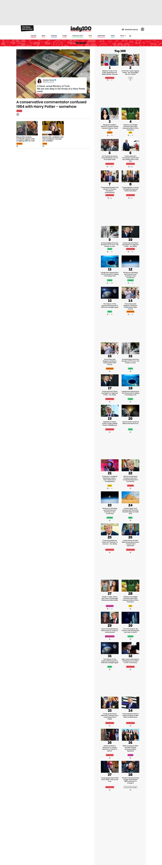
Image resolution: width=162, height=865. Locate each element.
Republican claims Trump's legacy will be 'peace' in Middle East (109, 423)
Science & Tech (77, 36)
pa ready (19, 143)
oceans (110, 280)
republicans (110, 755)
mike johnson (130, 666)
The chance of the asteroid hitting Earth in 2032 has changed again (109, 305)
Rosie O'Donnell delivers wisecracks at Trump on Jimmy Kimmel (109, 630)
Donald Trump (130, 249)
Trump (64, 36)
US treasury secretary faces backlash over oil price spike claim (110, 157)
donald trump (130, 164)
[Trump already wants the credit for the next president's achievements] (110, 176)
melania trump (110, 78)
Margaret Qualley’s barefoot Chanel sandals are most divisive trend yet (109, 127)
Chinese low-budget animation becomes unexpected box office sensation (130, 127)
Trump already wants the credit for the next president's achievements (110, 190)
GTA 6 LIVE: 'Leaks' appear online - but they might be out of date (130, 72)
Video (113, 36)
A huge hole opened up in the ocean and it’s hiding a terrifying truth (109, 274)
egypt (130, 517)
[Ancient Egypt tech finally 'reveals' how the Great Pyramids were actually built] (130, 497)
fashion (110, 132)
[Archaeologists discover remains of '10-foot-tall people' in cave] (110, 231)
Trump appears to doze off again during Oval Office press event (130, 189)
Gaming (54, 36)
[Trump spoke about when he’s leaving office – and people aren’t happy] (110, 702)
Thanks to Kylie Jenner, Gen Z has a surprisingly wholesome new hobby (109, 598)
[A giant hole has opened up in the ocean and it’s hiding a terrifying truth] (110, 261)
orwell (19, 111)
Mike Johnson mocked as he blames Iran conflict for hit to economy (130, 660)
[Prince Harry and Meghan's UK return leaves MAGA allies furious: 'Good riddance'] (130, 292)
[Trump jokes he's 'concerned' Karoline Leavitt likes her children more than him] (130, 145)
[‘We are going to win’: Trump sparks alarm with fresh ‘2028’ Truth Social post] (110, 766)
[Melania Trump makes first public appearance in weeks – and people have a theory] (110, 59)
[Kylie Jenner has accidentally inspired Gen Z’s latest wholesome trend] (110, 585)
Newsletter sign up (131, 29)
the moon (130, 280)
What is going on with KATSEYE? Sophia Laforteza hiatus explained (130, 748)
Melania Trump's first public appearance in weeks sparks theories (110, 72)
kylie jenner (110, 606)
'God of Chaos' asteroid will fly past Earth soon (130, 422)
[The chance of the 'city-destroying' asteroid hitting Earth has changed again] (110, 292)
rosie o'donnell (110, 636)
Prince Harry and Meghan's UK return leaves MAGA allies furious (130, 306)
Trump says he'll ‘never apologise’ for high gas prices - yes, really (130, 244)
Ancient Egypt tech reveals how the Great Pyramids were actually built (130, 511)
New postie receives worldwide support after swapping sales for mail (25, 139)
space (130, 429)
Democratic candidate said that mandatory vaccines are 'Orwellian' (52, 139)
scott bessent (109, 164)
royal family (130, 311)
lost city (130, 636)
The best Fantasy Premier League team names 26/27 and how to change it (130, 780)
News (43, 36)
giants (109, 249)
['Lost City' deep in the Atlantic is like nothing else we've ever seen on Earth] (130, 617)
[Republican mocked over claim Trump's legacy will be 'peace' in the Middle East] (110, 410)
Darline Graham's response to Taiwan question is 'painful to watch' (109, 748)
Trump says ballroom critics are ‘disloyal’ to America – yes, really (110, 542)
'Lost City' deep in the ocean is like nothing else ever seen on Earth (130, 630)
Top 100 (33, 36)
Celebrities (101, 36)
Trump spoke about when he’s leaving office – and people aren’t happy (109, 716)
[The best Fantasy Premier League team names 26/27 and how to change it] (130, 766)
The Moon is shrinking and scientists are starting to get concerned (130, 275)
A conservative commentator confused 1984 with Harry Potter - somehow (51, 104)
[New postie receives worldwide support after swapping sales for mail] (27, 128)
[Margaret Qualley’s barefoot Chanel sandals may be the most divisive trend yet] (110, 113)
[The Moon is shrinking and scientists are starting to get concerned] (130, 261)
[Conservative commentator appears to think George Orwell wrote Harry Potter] (53, 73)
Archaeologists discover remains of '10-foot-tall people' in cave (109, 244)
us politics (130, 485)
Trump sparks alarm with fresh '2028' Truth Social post (109, 779)
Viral (90, 36)
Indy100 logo (81, 29)
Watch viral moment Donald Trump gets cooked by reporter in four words (130, 479)
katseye (130, 755)
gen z (109, 485)
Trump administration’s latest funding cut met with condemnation (130, 715)
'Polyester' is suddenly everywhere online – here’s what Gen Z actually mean (109, 479)
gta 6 (130, 78)
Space (109, 311)
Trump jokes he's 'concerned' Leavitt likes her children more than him (130, 158)
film (130, 132)
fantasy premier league (130, 787)
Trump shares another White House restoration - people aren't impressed (130, 543)
